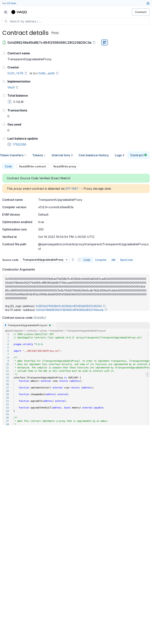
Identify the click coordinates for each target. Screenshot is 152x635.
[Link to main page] (22, 12)
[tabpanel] (76, 294)
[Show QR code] (104, 42)
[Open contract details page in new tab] (79, 260)
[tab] (39, 155)
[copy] (95, 42)
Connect (140, 12)
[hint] (4, 53)
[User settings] (148, 3)
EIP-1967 (71, 188)
